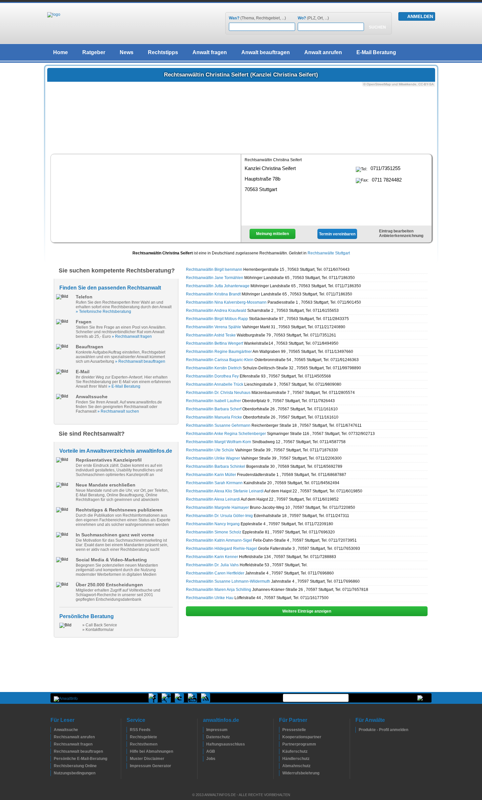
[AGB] (204, 751)
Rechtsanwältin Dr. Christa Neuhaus (218, 392)
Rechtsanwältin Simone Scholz (213, 532)
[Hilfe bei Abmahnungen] (128, 751)
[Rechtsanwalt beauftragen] (52, 751)
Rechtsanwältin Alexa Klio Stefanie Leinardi (225, 491)
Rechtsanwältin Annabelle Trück (214, 384)
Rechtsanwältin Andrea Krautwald (216, 310)
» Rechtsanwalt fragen (132, 336)
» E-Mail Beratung (124, 386)
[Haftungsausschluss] (204, 744)
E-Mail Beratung (376, 52)
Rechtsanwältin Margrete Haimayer (217, 507)
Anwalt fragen (209, 52)
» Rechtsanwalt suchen (118, 411)
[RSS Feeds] (128, 730)
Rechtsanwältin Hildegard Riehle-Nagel (221, 548)
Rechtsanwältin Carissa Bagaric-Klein (219, 359)
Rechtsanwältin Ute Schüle (210, 450)
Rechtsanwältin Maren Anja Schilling (218, 589)
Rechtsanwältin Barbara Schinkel (215, 466)
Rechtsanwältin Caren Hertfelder (215, 573)
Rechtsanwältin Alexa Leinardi (213, 499)
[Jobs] (204, 759)
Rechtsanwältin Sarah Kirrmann (214, 483)
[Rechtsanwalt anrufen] (52, 737)
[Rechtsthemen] (128, 744)
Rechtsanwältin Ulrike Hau (209, 597)
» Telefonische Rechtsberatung (103, 311)
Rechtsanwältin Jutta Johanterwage (218, 286)
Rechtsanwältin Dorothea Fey (212, 376)
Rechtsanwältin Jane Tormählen (214, 277)
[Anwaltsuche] (52, 730)
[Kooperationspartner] (280, 737)
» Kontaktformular (98, 629)
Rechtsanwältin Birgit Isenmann (214, 269)
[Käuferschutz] (280, 751)
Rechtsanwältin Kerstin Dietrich (214, 368)
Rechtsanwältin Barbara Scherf (213, 409)
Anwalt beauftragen (265, 52)
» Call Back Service (99, 625)
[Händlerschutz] (280, 759)
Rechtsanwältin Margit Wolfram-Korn (218, 442)
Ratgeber (93, 52)
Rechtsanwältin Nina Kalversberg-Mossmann (226, 302)
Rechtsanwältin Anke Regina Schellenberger (226, 433)
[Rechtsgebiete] (128, 737)
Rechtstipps (163, 52)
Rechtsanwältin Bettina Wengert (214, 343)
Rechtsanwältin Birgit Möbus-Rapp (217, 318)
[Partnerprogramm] (280, 744)
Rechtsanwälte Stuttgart (329, 253)
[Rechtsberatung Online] (52, 766)
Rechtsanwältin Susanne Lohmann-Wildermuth (228, 581)
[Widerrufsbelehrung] (280, 773)
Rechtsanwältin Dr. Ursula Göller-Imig (219, 515)
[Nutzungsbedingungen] (52, 773)
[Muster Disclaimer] (128, 759)
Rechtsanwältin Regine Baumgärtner (219, 351)
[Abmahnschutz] (280, 766)
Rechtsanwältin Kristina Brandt (213, 294)
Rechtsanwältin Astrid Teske (211, 335)
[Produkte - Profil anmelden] (357, 730)
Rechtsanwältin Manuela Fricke (214, 417)
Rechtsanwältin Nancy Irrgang (213, 524)
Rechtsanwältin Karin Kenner (212, 556)
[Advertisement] (146, 198)
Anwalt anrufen (323, 52)
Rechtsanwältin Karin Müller (211, 474)
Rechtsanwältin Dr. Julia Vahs (212, 565)
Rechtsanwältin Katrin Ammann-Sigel (219, 540)
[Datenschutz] (204, 737)
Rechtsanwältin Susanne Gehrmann (218, 425)
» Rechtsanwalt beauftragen (140, 361)
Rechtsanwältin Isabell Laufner (213, 401)
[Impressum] (204, 730)
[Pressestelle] (280, 730)
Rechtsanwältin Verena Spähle (213, 327)
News (126, 52)
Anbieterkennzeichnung (401, 235)
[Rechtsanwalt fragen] (52, 744)
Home (60, 52)
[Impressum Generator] (128, 766)
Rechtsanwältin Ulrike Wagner (213, 458)
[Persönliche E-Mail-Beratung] (52, 759)
